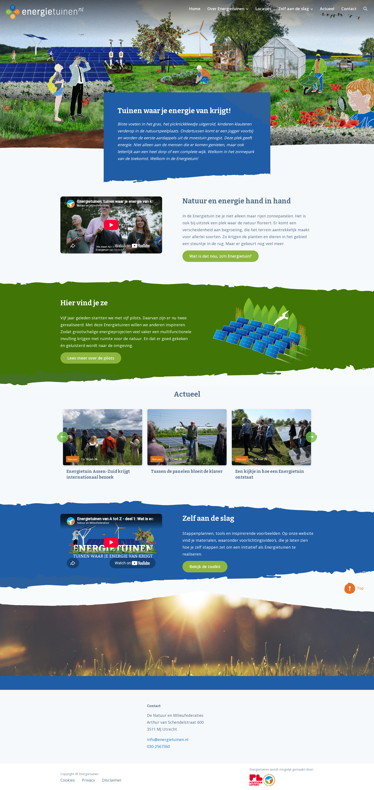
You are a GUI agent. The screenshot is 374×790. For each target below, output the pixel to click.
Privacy (88, 780)
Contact (348, 8)
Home (194, 8)
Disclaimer (112, 780)
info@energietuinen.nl (167, 739)
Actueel (327, 8)
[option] (102, 451)
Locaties (263, 8)
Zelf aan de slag (293, 8)
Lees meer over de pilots (90, 358)
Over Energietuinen (225, 8)
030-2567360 (158, 746)
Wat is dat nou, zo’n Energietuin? (220, 256)
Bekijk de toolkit (205, 566)
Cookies (67, 780)
